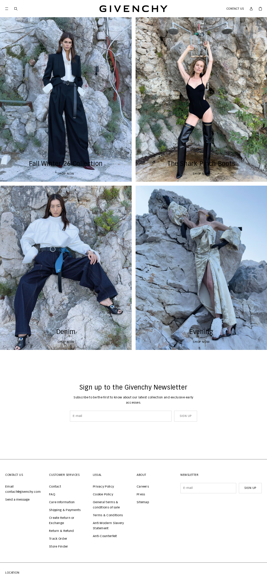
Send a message (17, 499)
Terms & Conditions (108, 515)
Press (141, 494)
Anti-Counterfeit (105, 536)
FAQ (52, 494)
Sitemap (143, 502)
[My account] (251, 8)
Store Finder (58, 546)
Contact (55, 486)
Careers (143, 486)
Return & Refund (61, 531)
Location (12, 572)
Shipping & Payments (65, 510)
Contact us (235, 8)
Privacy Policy (103, 486)
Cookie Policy (103, 494)
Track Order (58, 539)
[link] (260, 8)
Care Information (62, 502)
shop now (65, 173)
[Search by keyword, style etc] (15, 8)
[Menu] (6, 8)
